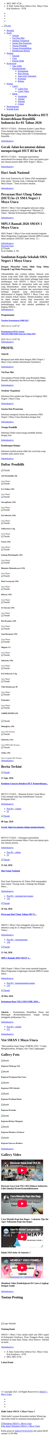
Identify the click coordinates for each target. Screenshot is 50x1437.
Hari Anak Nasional (10, 871)
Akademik (22, 96)
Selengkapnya (7, 141)
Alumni (21, 99)
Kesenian (22, 78)
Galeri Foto (23, 89)
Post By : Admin (14, 809)
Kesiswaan (11, 63)
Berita (15, 94)
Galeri (15, 86)
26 (8, 811)
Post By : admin (14, 852)
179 (8, 985)
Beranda (10, 30)
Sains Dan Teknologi (27, 76)
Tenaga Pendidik (19, 45)
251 (8, 1029)
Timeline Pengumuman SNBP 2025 (15, 320)
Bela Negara (23, 73)
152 (8, 898)
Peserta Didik (18, 61)
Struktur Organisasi (20, 40)
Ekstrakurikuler (19, 68)
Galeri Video (23, 91)
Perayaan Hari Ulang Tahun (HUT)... (19, 914)
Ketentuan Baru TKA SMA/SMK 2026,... (20, 1001)
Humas (10, 83)
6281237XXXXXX (24, 1431)
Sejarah (15, 35)
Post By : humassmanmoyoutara (21, 983)
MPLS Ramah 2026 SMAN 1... (15, 958)
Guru (14, 58)
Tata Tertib (17, 66)
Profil (9, 33)
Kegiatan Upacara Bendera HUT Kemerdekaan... (24, 783)
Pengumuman (13, 106)
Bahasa (21, 81)
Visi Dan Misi (18, 38)
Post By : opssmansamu (17, 939)
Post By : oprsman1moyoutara (20, 896)
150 (8, 942)
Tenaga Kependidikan (22, 48)
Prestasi (10, 53)
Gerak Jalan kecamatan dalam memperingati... (23, 827)
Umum (21, 104)
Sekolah (15, 56)
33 (8, 855)
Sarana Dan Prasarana (22, 43)
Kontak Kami (13, 109)
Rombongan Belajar (21, 51)
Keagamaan (23, 71)
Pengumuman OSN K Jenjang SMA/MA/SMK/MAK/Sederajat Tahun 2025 (18, 333)
